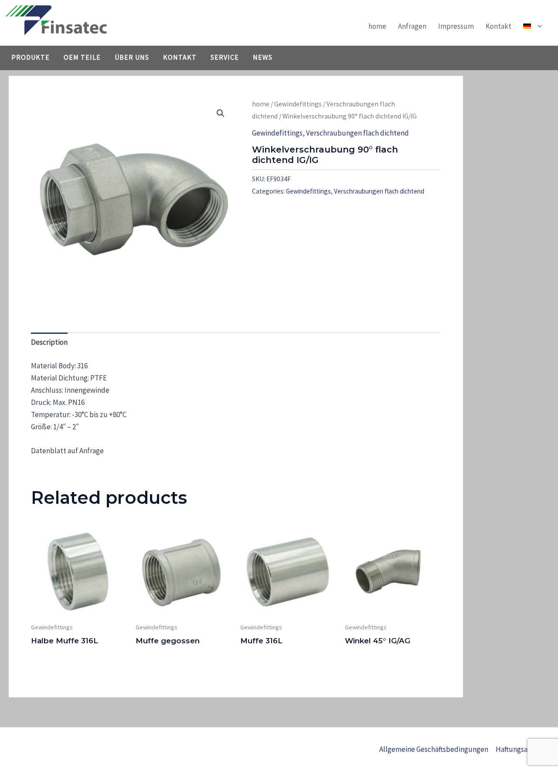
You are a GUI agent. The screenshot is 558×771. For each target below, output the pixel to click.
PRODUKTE (30, 57)
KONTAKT (180, 57)
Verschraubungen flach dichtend (357, 133)
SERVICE (225, 57)
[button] (537, 26)
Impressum (456, 26)
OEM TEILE (82, 57)
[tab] (49, 342)
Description (49, 342)
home (377, 26)
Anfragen (412, 26)
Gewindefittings (298, 104)
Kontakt (498, 26)
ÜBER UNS (132, 57)
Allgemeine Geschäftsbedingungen (433, 749)
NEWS (262, 57)
